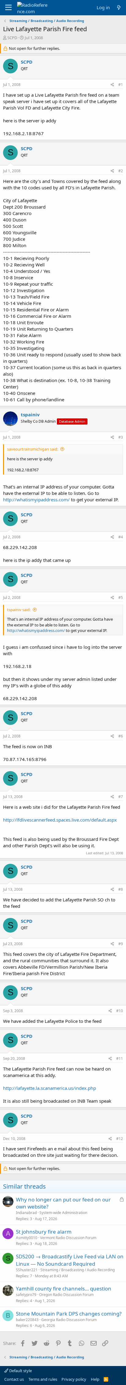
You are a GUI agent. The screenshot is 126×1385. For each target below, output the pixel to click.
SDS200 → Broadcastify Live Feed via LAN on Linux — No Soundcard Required (70, 1260)
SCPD (12, 37)
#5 (120, 597)
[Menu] (8, 7)
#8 (120, 889)
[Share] (112, 84)
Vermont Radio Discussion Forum (68, 1237)
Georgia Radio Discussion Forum (69, 1319)
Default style (20, 1370)
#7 (120, 796)
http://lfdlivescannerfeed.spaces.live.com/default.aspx (60, 820)
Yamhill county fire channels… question (63, 1288)
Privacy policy (73, 1379)
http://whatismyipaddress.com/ (36, 499)
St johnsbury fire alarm (44, 1231)
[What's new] (119, 7)
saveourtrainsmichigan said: (32, 449)
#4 (120, 537)
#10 (119, 1010)
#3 (120, 437)
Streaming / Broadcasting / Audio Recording (77, 1269)
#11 (119, 1058)
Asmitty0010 (26, 1237)
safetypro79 (26, 1294)
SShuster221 (27, 1269)
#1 (120, 84)
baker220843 (27, 1319)
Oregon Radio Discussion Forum (66, 1294)
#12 (119, 1138)
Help (95, 1379)
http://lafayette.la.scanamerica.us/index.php (49, 1088)
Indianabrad (26, 1212)
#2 (120, 170)
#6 (120, 736)
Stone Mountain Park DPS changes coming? (68, 1313)
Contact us (14, 1379)
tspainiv (30, 414)
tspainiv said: (19, 609)
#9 (120, 943)
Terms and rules (42, 1379)
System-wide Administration (63, 1212)
